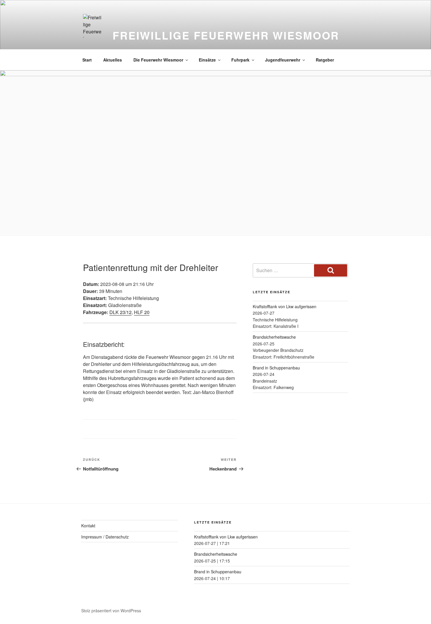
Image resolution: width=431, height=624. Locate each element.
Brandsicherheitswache (274, 337)
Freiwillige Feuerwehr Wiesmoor (226, 35)
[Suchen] (330, 270)
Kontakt (88, 525)
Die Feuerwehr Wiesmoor (158, 60)
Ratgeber (325, 60)
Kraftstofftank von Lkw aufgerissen (284, 306)
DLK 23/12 (120, 312)
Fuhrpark (240, 60)
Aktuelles (112, 60)
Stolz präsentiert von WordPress (111, 610)
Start (87, 60)
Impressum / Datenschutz (105, 537)
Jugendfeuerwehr (282, 60)
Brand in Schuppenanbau (276, 368)
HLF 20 (142, 312)
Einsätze (207, 60)
